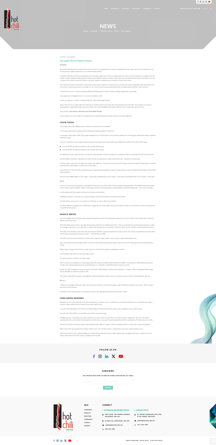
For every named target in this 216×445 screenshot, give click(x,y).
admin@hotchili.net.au (114, 425)
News (116, 31)
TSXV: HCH (189, 8)
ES (206, 8)
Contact (157, 8)
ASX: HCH (182, 8)
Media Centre (106, 31)
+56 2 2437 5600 (142, 424)
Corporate (114, 8)
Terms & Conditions (132, 440)
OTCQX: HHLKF (196, 8)
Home (106, 8)
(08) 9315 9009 (110, 429)
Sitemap (87, 426)
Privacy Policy (144, 440)
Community (147, 8)
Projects (125, 8)
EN (204, 8)
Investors (136, 8)
